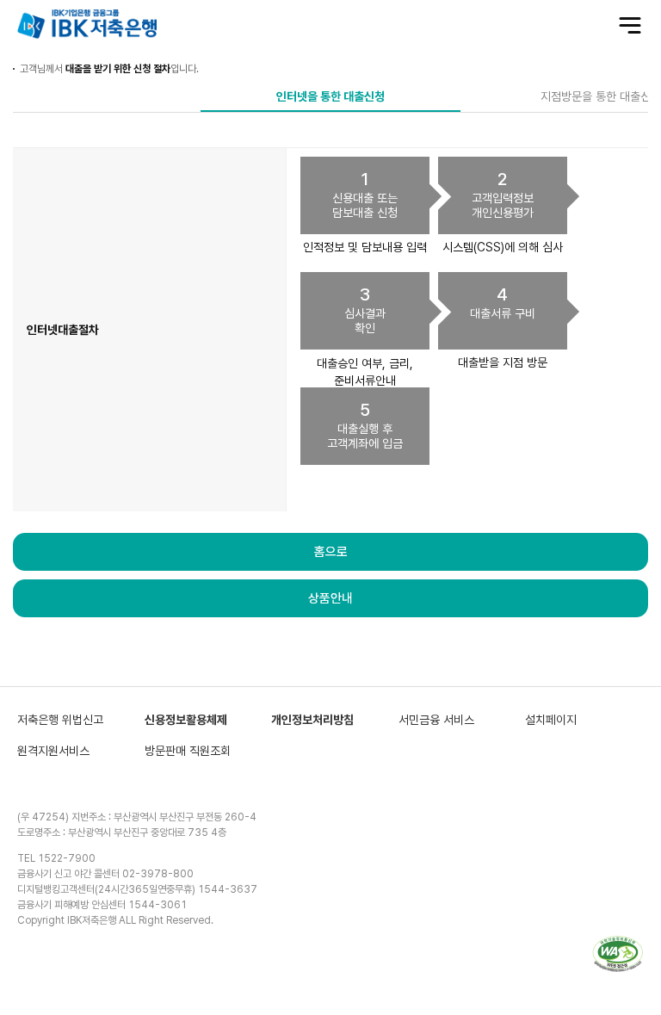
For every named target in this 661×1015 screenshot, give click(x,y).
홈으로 (331, 552)
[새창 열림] (618, 954)
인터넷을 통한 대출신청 (330, 96)
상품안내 (330, 598)
